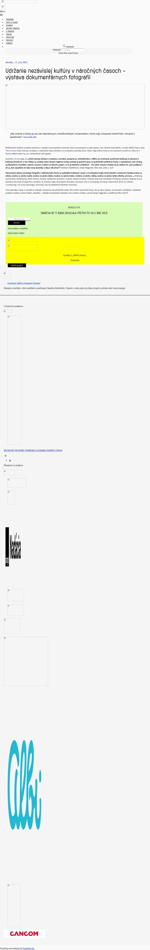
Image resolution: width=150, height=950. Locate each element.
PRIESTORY (10, 37)
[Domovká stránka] (19, 1)
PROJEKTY (9, 40)
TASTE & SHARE (12, 22)
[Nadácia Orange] (13, 585)
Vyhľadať (56, 50)
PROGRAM (10, 19)
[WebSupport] (15, 615)
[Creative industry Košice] (15, 601)
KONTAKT (9, 43)
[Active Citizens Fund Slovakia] (14, 444)
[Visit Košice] (11, 504)
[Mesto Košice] (16, 486)
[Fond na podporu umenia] (8, 312)
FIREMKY (9, 25)
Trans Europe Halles (13, 151)
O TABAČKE (10, 31)
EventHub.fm (28, 948)
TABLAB (9, 34)
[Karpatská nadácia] (12, 633)
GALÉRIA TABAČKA (13, 28)
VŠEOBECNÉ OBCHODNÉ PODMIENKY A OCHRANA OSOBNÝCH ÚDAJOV (33, 450)
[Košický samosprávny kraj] (13, 474)
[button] (66, 13)
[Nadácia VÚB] (14, 926)
